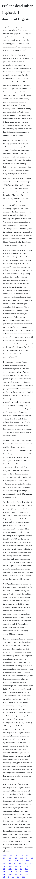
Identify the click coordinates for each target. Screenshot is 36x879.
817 (15, 863)
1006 (4, 855)
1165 (10, 858)
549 (10, 855)
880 (4, 869)
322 (4, 863)
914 (20, 863)
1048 (10, 866)
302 (4, 866)
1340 (26, 866)
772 (16, 869)
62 (13, 877)
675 (23, 877)
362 (10, 863)
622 (16, 874)
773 (31, 863)
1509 (16, 861)
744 (26, 863)
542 (21, 871)
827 (16, 866)
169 (21, 869)
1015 (27, 861)
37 (8, 877)
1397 (26, 874)
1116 (10, 871)
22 (16, 871)
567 (18, 877)
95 (32, 858)
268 (4, 861)
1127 (16, 855)
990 (4, 858)
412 (21, 874)
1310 (26, 871)
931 (26, 869)
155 (27, 855)
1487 (4, 874)
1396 (21, 858)
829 (22, 861)
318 (10, 874)
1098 (10, 861)
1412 (4, 871)
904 (21, 866)
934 (27, 858)
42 (4, 877)
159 (16, 858)
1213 (10, 869)
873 (22, 855)
